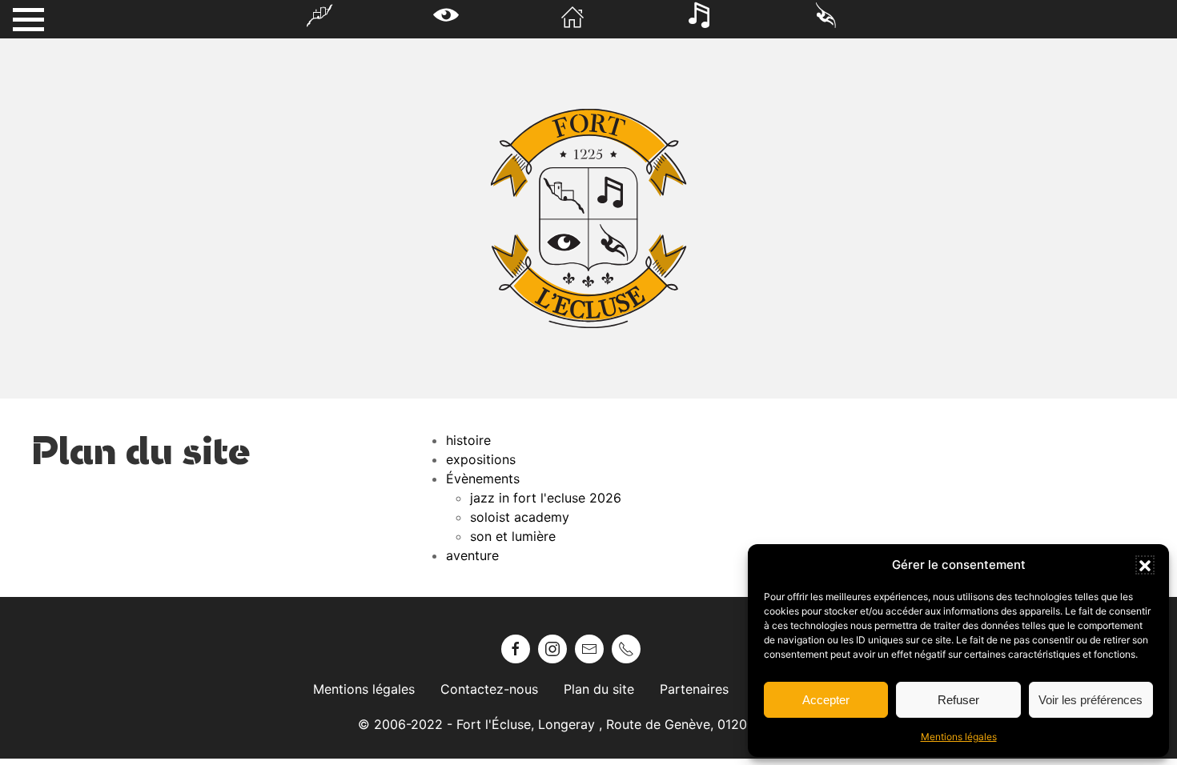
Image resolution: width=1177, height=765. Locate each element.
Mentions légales (959, 737)
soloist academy (519, 517)
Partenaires (694, 689)
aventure (472, 555)
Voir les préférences (1090, 700)
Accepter (826, 700)
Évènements (483, 479)
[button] (1145, 565)
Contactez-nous (489, 689)
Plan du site (599, 689)
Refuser (958, 700)
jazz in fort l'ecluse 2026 (545, 498)
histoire (468, 440)
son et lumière (513, 536)
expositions (481, 459)
